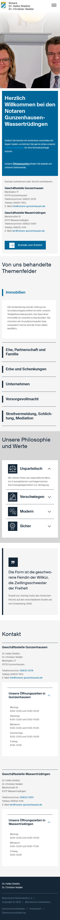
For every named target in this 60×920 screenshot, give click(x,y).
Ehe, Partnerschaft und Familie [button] (26, 351)
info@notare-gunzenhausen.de (28, 206)
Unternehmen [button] (18, 384)
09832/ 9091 (27, 797)
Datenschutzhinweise (13, 908)
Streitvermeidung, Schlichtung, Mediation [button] (29, 416)
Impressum (35, 908)
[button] (30, 468)
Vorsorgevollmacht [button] (22, 399)
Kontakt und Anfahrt (29, 245)
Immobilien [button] (15, 292)
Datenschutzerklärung (14, 912)
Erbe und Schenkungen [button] (26, 369)
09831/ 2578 (26, 670)
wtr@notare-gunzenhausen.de (28, 230)
